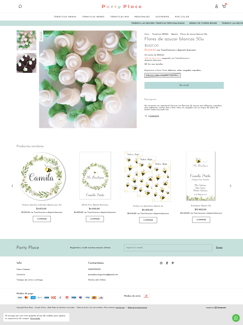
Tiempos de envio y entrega (30, 280)
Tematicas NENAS (160, 34)
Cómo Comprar (23, 269)
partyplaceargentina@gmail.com (103, 275)
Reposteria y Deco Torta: (173, 70)
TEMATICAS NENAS (65, 17)
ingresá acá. (120, 307)
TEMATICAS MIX (119, 17)
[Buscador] (20, 7)
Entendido (35, 319)
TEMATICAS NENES (93, 17)
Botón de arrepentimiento (137, 307)
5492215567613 (94, 269)
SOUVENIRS (162, 17)
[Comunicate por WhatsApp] (236, 318)
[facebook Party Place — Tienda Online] (167, 263)
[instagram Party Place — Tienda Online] (161, 263)
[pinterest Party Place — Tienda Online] (172, 263)
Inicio (146, 34)
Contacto (21, 275)
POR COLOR (182, 17)
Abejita (174, 34)
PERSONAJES (142, 17)
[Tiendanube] (216, 308)
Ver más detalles (155, 64)
